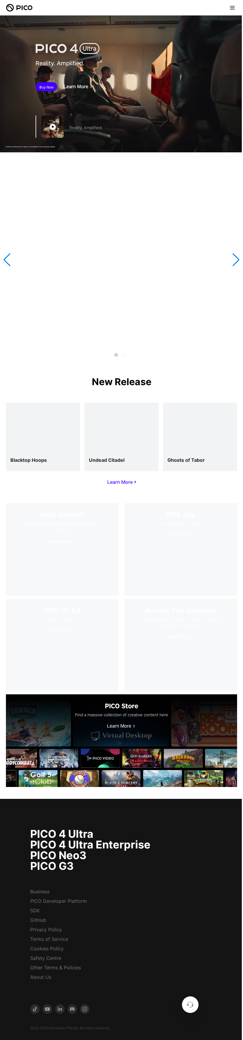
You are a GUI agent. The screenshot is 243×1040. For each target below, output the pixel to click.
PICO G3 (52, 866)
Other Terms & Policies (55, 968)
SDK (35, 910)
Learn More (76, 86)
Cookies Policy (47, 949)
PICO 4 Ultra (61, 833)
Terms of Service (49, 939)
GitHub (38, 920)
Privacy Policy (46, 929)
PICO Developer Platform (58, 901)
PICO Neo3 (58, 855)
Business (39, 891)
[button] (7, 259)
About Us (40, 977)
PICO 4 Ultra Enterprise (90, 844)
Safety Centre (45, 958)
